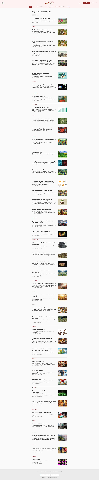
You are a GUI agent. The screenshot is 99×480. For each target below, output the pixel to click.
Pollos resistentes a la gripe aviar (41, 412)
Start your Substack (45, 474)
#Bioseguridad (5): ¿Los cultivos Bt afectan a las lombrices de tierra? (42, 200)
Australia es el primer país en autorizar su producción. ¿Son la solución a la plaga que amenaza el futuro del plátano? (44, 403)
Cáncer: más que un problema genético (43, 128)
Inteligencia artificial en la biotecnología (44, 161)
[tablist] (39, 15)
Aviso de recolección (58, 471)
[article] (49, 21)
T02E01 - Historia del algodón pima (42, 29)
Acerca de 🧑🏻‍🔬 (39, 6)
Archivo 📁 (67, 6)
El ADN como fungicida (38, 96)
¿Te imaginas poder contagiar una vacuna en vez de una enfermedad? (43, 332)
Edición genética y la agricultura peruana (44, 283)
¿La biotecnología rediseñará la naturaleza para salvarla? (43, 76)
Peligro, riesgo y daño (38, 170)
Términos (52, 471)
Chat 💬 (62, 6)
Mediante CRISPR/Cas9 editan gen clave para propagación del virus (44, 414)
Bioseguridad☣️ (46, 6)
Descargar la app (55, 474)
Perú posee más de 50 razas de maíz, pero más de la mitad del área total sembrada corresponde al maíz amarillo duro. (44, 154)
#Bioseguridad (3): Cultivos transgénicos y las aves (44, 295)
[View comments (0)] (40, 24)
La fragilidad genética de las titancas (42, 253)
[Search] (79, 3)
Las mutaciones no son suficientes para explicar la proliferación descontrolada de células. (42, 130)
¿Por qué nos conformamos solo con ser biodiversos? (43, 271)
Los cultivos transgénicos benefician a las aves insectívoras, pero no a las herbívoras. (43, 298)
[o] (62, 32)
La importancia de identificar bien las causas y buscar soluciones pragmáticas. (42, 143)
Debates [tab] (43, 15)
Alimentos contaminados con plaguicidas (44, 448)
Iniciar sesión (94, 2)
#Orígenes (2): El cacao (38, 361)
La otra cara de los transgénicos (41, 18)
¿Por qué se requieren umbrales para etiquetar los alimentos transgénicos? (43, 181)
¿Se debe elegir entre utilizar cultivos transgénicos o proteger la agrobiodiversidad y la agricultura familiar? (44, 310)
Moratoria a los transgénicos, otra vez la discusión (43, 317)
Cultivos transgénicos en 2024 (40, 107)
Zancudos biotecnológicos (39, 424)
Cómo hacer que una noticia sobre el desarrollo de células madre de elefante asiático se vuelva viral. (43, 373)
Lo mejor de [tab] (38, 15)
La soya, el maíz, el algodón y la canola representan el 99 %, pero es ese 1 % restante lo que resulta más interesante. (44, 110)
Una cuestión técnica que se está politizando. (41, 184)
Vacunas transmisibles (38, 329)
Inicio (31, 6)
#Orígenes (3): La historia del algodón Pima (43, 41)
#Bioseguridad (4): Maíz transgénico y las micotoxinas (44, 243)
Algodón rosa (36, 459)
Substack (43, 477)
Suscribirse (86, 2)
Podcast (34, 6)
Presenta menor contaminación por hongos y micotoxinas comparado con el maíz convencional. (43, 246)
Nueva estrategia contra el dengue (42, 190)
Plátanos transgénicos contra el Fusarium (44, 401)
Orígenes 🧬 (53, 6)
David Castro (37, 22)
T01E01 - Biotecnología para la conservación (40, 73)
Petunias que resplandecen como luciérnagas (41, 391)
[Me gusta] (33, 67)
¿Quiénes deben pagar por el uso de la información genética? (42, 221)
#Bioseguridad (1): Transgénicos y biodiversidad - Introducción (41, 349)
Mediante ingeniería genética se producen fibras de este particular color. (43, 461)
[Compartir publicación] (81, 3)
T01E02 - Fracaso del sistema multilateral (44, 51)
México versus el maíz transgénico (42, 209)
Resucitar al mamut (37, 370)
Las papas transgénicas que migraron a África (43, 339)
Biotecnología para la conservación (42, 85)
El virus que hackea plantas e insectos (43, 119)
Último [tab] (34, 15)
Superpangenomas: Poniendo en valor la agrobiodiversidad (43, 435)
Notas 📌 (58, 6)
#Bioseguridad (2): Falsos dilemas (41, 308)
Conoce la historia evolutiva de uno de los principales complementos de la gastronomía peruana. (42, 381)
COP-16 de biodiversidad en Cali (41, 231)
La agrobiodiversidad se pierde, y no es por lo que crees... (44, 140)
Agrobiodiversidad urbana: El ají (41, 262)
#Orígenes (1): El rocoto (38, 379)
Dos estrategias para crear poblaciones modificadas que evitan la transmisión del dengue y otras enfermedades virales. (43, 426)
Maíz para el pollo (37, 152)
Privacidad (47, 471)
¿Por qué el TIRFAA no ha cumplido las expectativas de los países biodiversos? (43, 53)
